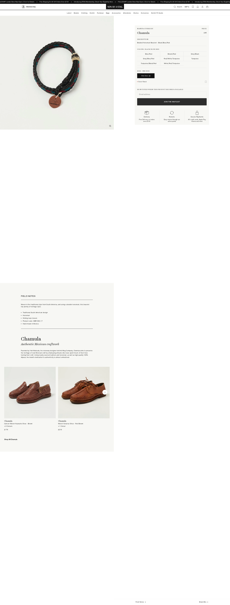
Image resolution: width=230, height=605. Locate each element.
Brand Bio (202, 602)
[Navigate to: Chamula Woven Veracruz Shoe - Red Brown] (84, 399)
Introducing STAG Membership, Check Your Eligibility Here (93, 2)
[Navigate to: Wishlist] (192, 7)
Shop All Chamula (10, 439)
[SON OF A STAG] (115, 7)
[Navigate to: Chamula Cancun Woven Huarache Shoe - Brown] (30, 399)
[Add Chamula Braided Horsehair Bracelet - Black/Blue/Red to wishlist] (206, 82)
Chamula (143, 33)
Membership (31, 7)
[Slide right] (104, 392)
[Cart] (207, 7)
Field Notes (140, 602)
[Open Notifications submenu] (197, 7)
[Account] (202, 7)
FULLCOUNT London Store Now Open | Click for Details (136, 2)
